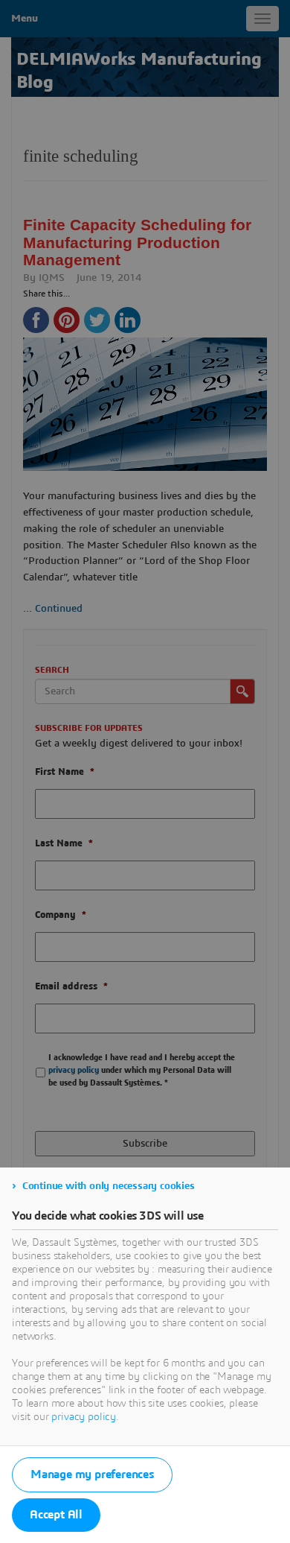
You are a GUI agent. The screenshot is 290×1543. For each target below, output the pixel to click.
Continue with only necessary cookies (108, 1186)
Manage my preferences (92, 1474)
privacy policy (83, 1417)
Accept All (56, 1515)
